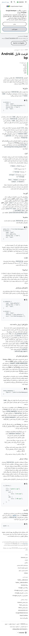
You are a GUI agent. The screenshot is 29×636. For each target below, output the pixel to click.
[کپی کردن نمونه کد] (27, 100)
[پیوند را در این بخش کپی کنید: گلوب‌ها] (21, 194)
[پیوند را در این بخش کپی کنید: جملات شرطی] (17, 459)
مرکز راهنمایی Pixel (23, 605)
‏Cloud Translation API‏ (11, 38)
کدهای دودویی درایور (23, 570)
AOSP (26, 49)
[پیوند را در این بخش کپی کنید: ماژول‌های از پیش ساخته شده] (8, 324)
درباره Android (24, 624)
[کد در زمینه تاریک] (25, 100)
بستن (14, 24)
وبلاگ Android (24, 585)
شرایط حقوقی (12, 624)
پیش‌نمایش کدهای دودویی (22, 565)
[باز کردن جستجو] (14, 2)
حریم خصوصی (23, 626)
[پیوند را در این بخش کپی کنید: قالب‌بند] (21, 510)
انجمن (18, 624)
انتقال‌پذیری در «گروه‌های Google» (20, 595)
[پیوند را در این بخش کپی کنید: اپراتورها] (20, 270)
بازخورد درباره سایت (14, 626)
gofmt (14, 515)
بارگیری (26, 562)
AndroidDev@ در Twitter (22, 582)
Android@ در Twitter (23, 580)
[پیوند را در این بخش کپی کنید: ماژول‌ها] (21, 88)
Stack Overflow (24, 615)
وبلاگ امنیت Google (23, 587)
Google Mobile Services (22, 613)
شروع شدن (16, 49)
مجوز (6, 624)
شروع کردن (14, 29)
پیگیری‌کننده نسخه (24, 618)
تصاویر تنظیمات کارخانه (23, 568)
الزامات (26, 560)
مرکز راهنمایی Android (22, 602)
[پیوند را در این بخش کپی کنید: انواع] (23, 153)
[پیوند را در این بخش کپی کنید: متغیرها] (21, 217)
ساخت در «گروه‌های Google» (21, 593)
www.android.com (23, 610)
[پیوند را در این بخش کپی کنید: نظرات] (22, 258)
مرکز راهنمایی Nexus (23, 607)
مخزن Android (24, 557)
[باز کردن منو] (25, 2)
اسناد (22, 49)
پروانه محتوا (25, 543)
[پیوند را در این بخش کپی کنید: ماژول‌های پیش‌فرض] (14, 288)
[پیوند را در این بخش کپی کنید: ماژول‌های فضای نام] (14, 356)
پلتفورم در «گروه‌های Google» (21, 590)
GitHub (26, 573)
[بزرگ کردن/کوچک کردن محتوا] (20, 63)
